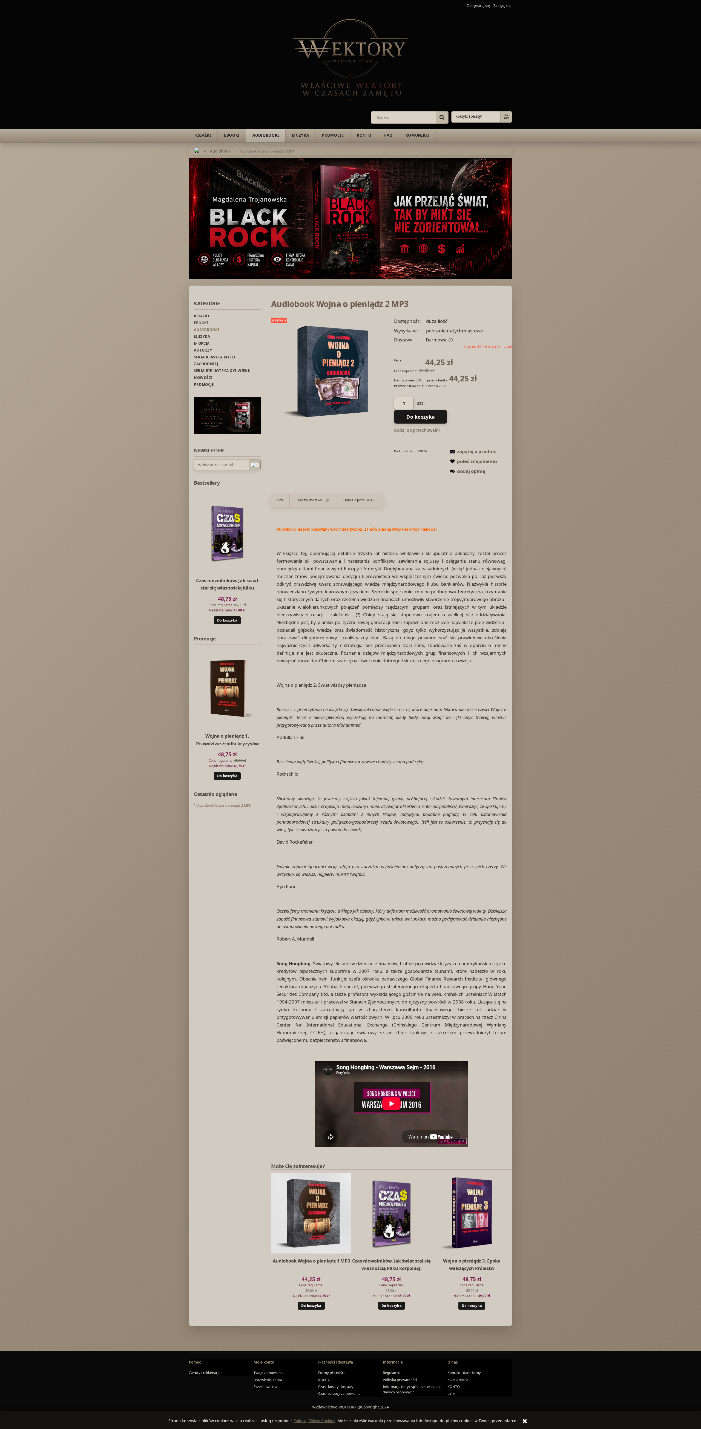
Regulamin (391, 1372)
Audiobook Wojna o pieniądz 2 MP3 (224, 805)
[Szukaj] (442, 117)
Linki (451, 1393)
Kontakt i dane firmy (464, 1372)
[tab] (280, 500)
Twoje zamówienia (268, 1372)
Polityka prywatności (400, 1379)
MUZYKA (202, 336)
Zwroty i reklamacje (204, 1372)
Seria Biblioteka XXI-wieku (222, 370)
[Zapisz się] (254, 464)
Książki (201, 316)
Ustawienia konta (268, 1379)
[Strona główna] (350, 59)
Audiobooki (206, 329)
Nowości (203, 377)
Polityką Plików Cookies (314, 1420)
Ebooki (201, 322)
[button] (472, 451)
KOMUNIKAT (457, 1379)
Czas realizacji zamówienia (339, 1393)
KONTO (324, 1379)
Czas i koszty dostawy (336, 1386)
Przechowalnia (265, 1386)
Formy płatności (331, 1372)
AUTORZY (203, 350)
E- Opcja (202, 343)
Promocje (204, 384)
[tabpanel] (391, 837)
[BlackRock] (350, 218)
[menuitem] (203, 135)
